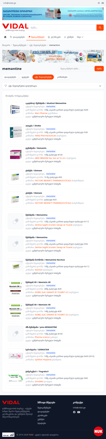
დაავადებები (19, 37)
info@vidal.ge (9, 3)
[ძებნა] (100, 28)
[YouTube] (103, 3)
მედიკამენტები (37, 37)
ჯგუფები (25, 77)
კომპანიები (62, 77)
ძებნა (99, 68)
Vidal (31, 434)
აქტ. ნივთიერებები (37, 45)
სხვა (79, 37)
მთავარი (6, 45)
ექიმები (70, 37)
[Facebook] (99, 3)
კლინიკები (56, 37)
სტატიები (42, 423)
